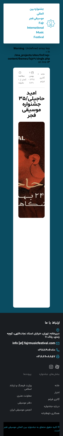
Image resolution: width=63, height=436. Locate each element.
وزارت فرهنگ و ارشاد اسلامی (20, 387)
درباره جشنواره (51, 406)
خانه (43, 74)
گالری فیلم (53, 399)
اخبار (56, 392)
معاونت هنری (24, 396)
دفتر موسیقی (24, 403)
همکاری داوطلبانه (50, 413)
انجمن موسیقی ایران (20, 410)
